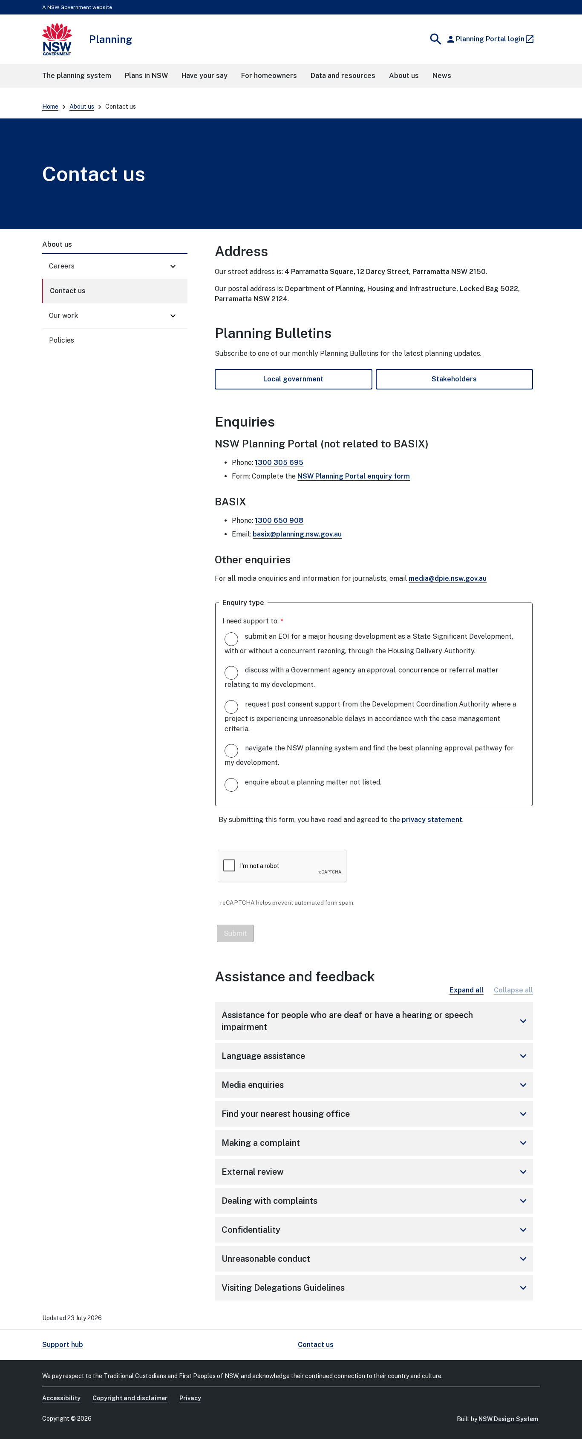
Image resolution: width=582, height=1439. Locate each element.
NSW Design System (508, 1419)
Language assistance (376, 1056)
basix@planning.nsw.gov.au (297, 534)
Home (50, 106)
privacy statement (432, 820)
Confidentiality (376, 1229)
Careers (62, 266)
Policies (61, 340)
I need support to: (250, 621)
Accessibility (61, 1398)
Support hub (62, 1345)
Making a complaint (376, 1142)
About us (81, 106)
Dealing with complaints (376, 1200)
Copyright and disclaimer (129, 1398)
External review (376, 1171)
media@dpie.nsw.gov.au (448, 578)
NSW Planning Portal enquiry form (353, 476)
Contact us (68, 291)
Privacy (190, 1398)
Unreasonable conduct (376, 1258)
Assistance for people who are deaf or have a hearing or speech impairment (376, 1021)
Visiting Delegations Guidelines (376, 1287)
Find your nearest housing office (376, 1113)
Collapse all (513, 990)
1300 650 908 (279, 520)
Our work (63, 315)
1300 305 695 (279, 463)
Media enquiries (376, 1085)
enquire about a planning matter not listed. (313, 782)
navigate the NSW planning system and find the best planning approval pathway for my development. (369, 755)
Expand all (466, 990)
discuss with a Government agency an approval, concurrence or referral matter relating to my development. (361, 677)
